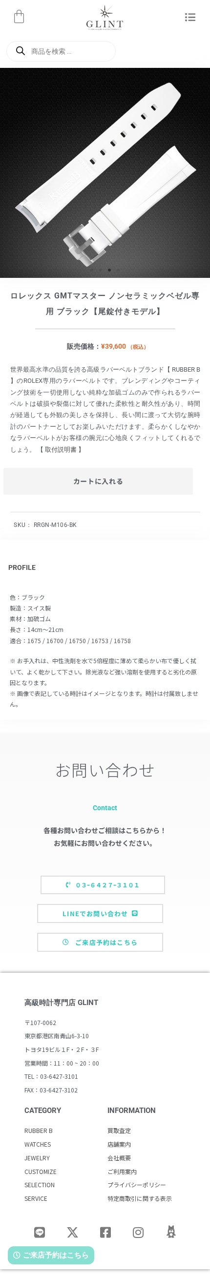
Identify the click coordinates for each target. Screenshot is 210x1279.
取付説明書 (61, 449)
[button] (190, 18)
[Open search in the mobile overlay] (61, 51)
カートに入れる (98, 481)
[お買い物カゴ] (19, 16)
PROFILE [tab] (22, 567)
